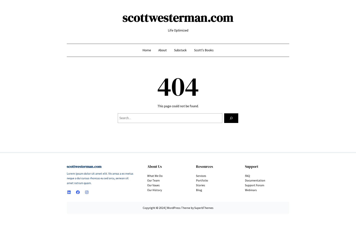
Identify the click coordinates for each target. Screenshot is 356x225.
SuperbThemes (203, 208)
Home (146, 50)
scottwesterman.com (178, 17)
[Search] (231, 118)
